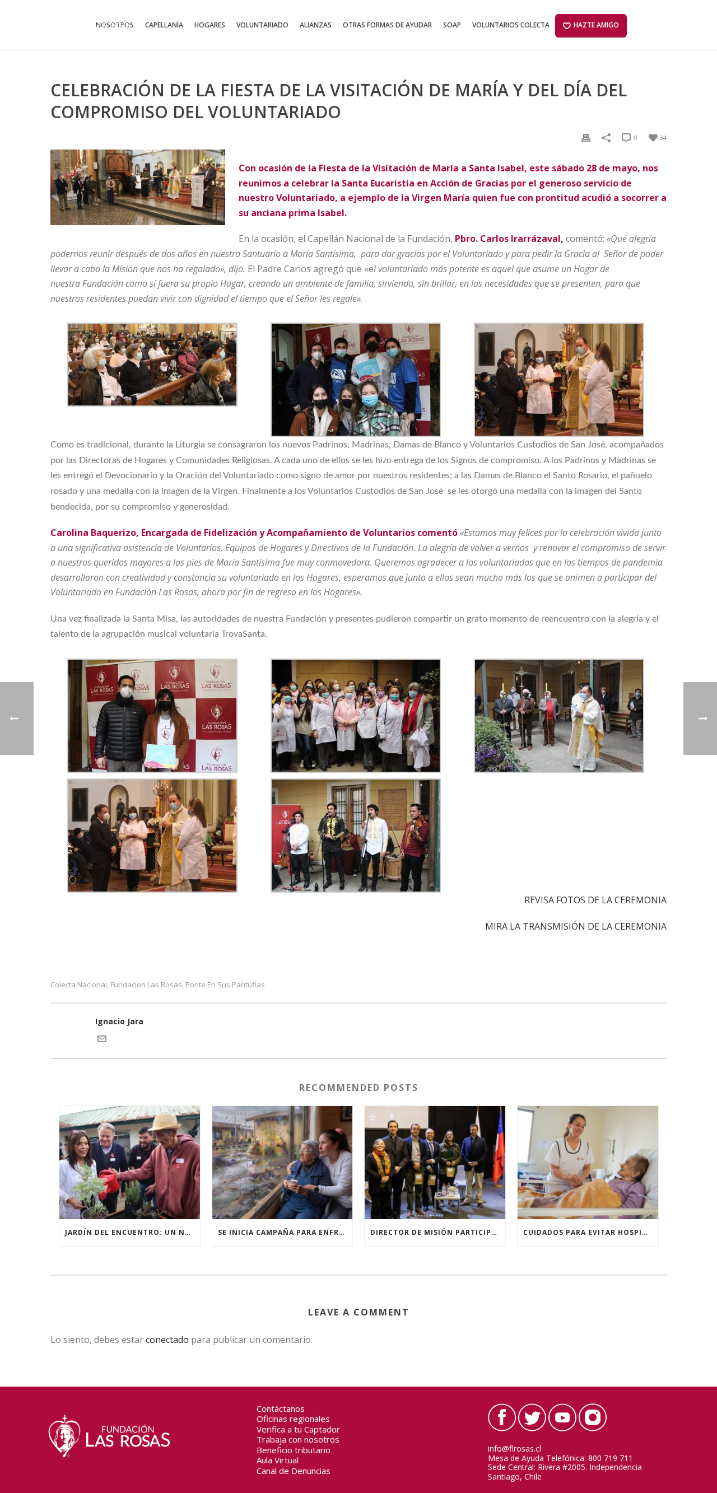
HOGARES (209, 25)
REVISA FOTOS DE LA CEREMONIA (595, 900)
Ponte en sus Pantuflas (225, 984)
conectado (167, 1339)
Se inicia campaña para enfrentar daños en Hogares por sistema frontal (285, 1232)
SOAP (452, 25)
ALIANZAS (316, 25)
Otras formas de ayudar (387, 25)
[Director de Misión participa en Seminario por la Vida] (435, 1162)
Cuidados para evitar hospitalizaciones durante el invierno (590, 1232)
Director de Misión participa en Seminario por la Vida (437, 1232)
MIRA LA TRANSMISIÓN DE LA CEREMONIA (576, 926)
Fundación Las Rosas (146, 984)
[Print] (585, 136)
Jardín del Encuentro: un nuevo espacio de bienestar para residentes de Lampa (132, 1232)
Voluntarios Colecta (511, 25)
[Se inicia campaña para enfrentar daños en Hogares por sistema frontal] (282, 1162)
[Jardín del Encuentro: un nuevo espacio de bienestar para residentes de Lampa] (129, 1162)
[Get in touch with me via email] (101, 1040)
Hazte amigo (596, 25)
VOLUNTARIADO (262, 25)
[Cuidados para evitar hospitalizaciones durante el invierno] (588, 1162)
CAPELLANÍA (164, 25)
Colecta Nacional (78, 984)
